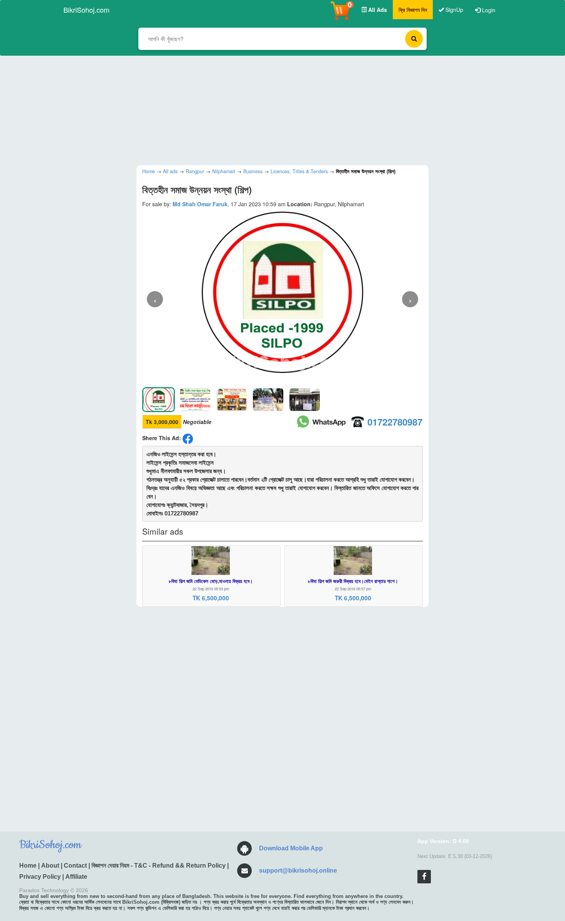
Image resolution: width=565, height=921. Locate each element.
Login (487, 10)
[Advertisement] (276, 109)
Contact (75, 865)
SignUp (453, 9)
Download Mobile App (291, 848)
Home (28, 865)
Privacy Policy (40, 876)
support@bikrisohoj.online (298, 870)
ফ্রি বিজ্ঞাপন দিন (413, 9)
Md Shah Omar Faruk (200, 204)
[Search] (414, 39)
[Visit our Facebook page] (424, 876)
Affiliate (76, 876)
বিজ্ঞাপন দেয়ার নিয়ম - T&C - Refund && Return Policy (158, 865)
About (50, 865)
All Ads (377, 9)
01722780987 (394, 421)
